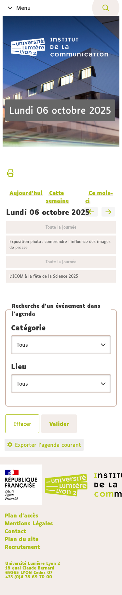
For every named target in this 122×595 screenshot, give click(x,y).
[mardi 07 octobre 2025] (108, 212)
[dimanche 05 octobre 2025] (91, 212)
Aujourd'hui (26, 193)
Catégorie (28, 328)
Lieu (18, 366)
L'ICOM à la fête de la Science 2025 (43, 276)
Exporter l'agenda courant (48, 445)
